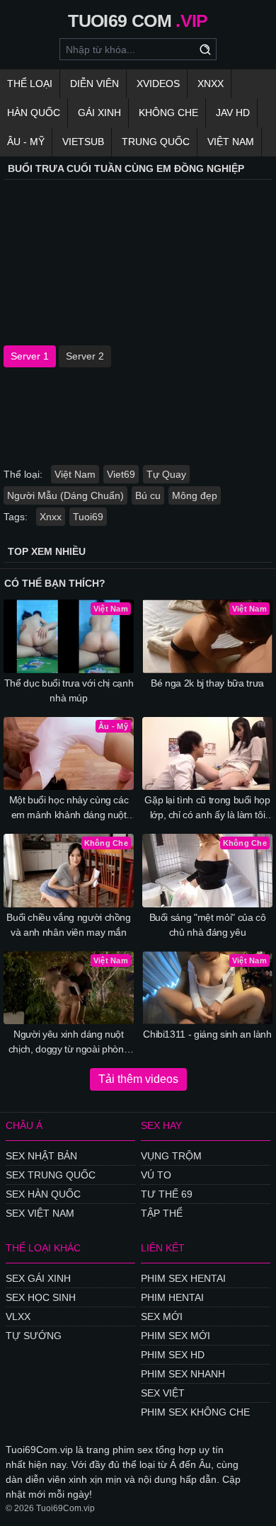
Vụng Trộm (171, 1155)
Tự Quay (166, 474)
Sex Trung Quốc (51, 1175)
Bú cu (148, 495)
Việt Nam (230, 141)
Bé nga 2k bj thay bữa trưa (207, 683)
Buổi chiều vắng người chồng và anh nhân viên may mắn (68, 925)
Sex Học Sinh (41, 1297)
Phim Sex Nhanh (183, 1373)
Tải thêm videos (138, 1079)
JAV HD (233, 112)
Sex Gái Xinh (38, 1278)
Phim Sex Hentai (183, 1278)
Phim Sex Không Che (195, 1412)
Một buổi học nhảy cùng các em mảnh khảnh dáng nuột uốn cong (69, 808)
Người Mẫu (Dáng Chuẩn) (65, 495)
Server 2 (85, 356)
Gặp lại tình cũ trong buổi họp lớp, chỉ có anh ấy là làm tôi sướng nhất (207, 808)
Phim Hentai (172, 1297)
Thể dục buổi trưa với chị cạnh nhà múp (69, 690)
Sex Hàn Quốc (43, 1194)
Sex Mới (162, 1316)
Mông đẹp (194, 495)
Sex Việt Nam (40, 1213)
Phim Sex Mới (175, 1335)
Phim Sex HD (173, 1354)
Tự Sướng (34, 1335)
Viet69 (121, 474)
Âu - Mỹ (26, 141)
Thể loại (29, 83)
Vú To (156, 1175)
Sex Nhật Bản (41, 1155)
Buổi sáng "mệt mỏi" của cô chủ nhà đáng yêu (207, 925)
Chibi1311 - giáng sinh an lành (207, 1034)
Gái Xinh (99, 112)
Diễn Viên (94, 83)
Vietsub (83, 141)
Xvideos (158, 83)
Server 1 (30, 356)
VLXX (18, 1316)
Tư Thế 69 (166, 1194)
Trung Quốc (156, 141)
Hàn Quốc (33, 112)
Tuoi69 (88, 516)
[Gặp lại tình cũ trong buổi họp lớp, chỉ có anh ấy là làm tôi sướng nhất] (207, 754)
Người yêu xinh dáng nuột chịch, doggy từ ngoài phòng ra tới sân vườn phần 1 (69, 1042)
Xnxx (210, 83)
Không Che (168, 112)
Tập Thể (162, 1213)
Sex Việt (163, 1393)
